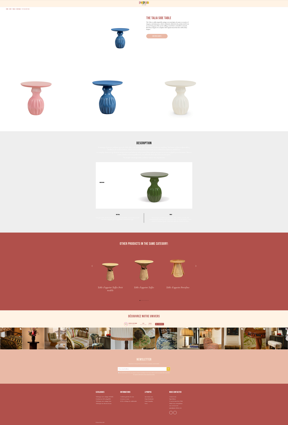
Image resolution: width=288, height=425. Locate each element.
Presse (146, 403)
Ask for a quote (156, 36)
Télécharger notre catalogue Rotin (103, 401)
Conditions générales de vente (127, 396)
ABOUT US (246, 3)
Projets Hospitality (149, 401)
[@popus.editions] (125, 324)
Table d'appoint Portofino (177, 287)
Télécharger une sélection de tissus (104, 403)
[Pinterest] (171, 412)
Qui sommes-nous (149, 396)
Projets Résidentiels (149, 399)
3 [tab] (142, 300)
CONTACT (265, 3)
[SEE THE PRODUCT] (110, 268)
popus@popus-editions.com (175, 408)
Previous (92, 266)
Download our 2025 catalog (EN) (103, 399)
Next (196, 266)
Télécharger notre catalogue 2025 (103, 396)
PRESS (228, 3)
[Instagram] (175, 412)
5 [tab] (145, 300)
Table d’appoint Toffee (144, 287)
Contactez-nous (172, 396)
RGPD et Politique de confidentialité (128, 401)
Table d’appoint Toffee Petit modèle (110, 289)
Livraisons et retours (124, 399)
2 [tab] (141, 300)
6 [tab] (146, 300)
